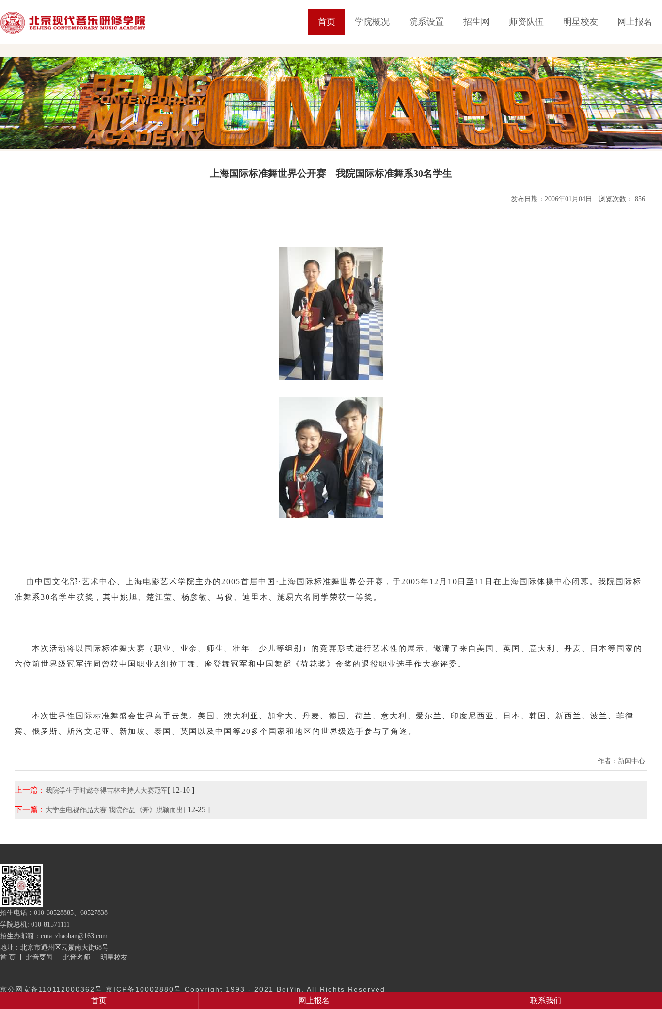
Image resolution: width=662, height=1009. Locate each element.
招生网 (476, 22)
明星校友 (580, 22)
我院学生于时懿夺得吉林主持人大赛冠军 (107, 790)
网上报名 (634, 22)
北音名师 (76, 957)
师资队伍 (526, 22)
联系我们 (545, 1000)
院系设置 (426, 22)
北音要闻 (39, 957)
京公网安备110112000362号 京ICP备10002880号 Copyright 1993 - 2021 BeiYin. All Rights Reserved (192, 989)
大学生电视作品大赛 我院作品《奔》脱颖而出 (114, 810)
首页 (326, 22)
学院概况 (372, 22)
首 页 (8, 957)
